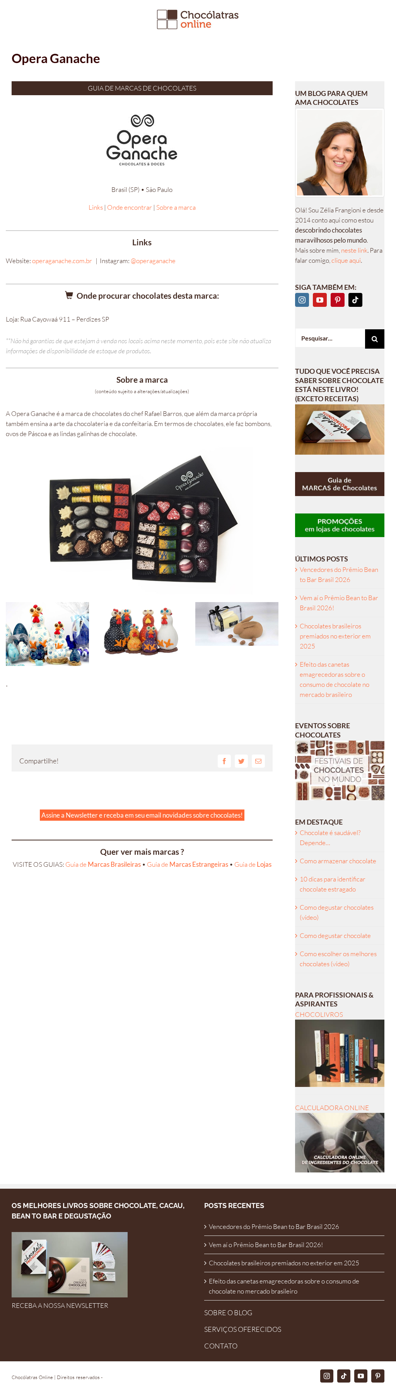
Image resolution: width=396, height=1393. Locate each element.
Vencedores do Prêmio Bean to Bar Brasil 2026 (274, 1226)
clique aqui (346, 260)
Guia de (103, 864)
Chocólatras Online (32, 1377)
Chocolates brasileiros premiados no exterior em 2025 (335, 636)
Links (96, 207)
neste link (354, 250)
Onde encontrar (129, 207)
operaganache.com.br (62, 261)
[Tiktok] (355, 300)
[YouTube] (320, 300)
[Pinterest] (338, 300)
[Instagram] (302, 300)
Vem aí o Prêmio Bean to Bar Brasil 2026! (266, 1245)
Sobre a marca (176, 207)
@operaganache (153, 261)
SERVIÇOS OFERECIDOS (242, 1329)
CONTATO (220, 1346)
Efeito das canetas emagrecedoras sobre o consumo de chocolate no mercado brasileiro (284, 1286)
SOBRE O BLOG (228, 1312)
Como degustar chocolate (335, 935)
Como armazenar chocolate (338, 861)
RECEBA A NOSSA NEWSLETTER (60, 1305)
